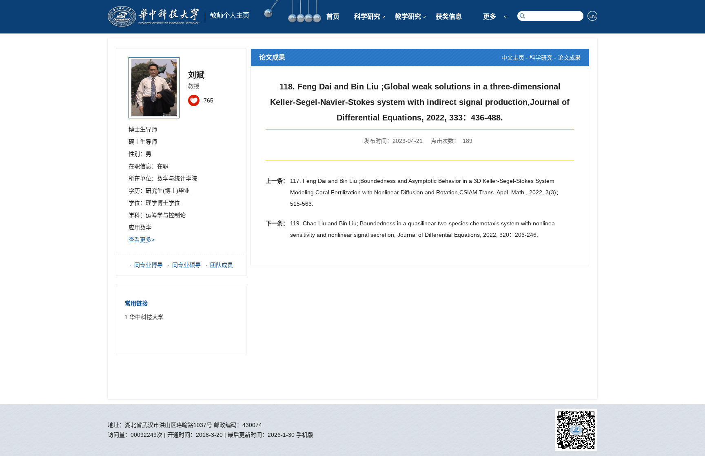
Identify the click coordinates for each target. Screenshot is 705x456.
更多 (489, 16)
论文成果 (569, 57)
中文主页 (512, 57)
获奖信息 (449, 16)
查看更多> (142, 239)
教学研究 (408, 16)
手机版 (304, 435)
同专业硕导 (186, 265)
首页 (332, 16)
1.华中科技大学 (144, 317)
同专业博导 (148, 265)
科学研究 (367, 16)
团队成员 (221, 265)
